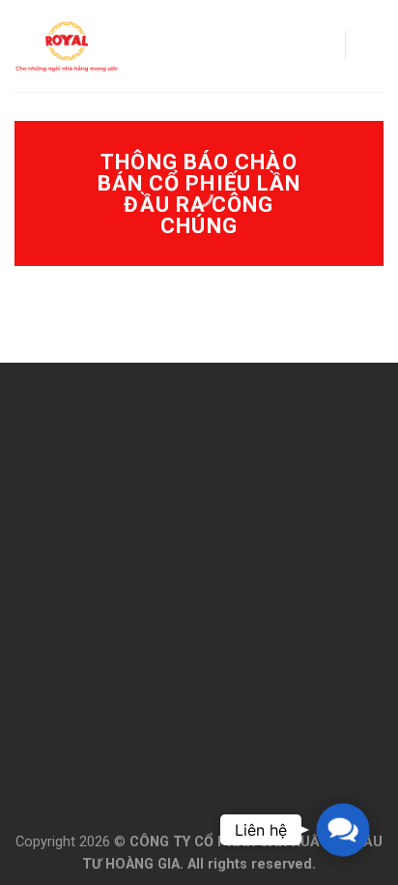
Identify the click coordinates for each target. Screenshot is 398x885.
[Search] (323, 46)
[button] (342, 829)
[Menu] (372, 46)
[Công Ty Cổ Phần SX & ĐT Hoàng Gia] (66, 46)
